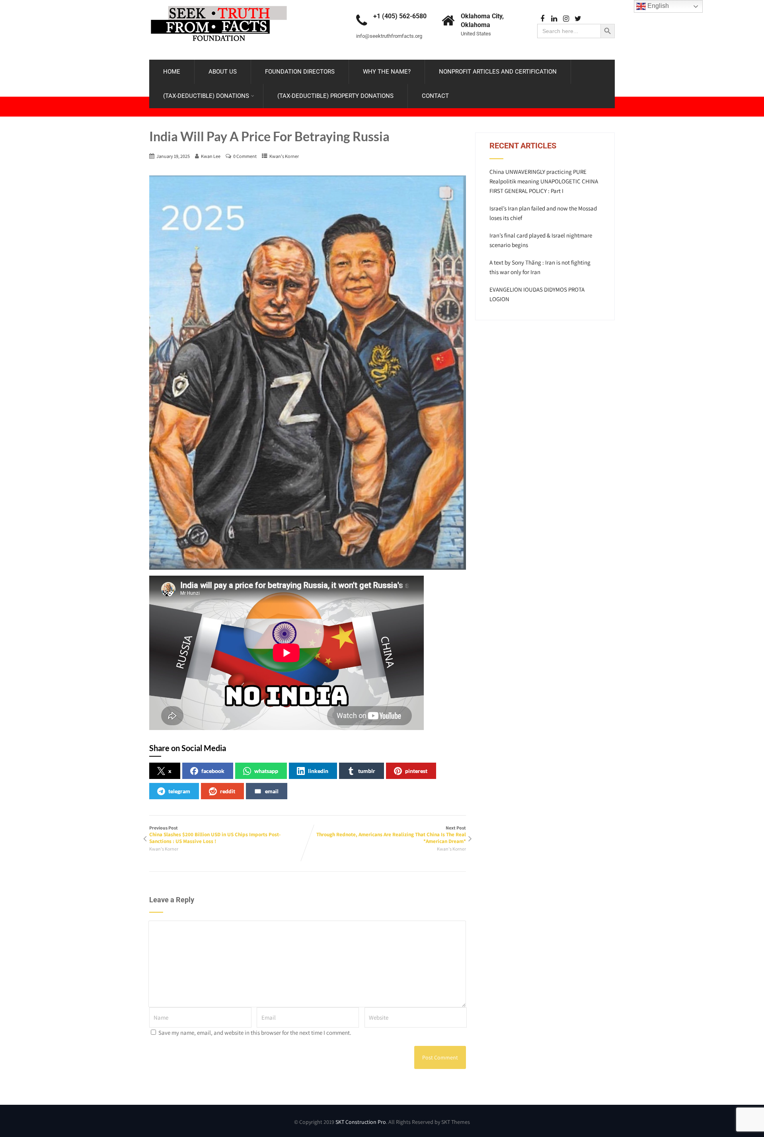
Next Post (391, 835)
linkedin (318, 770)
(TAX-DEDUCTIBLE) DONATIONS (206, 95)
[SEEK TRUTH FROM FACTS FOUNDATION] (218, 4)
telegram (179, 791)
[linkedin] (554, 19)
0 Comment (245, 156)
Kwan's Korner (284, 156)
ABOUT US (223, 71)
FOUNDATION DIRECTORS (300, 71)
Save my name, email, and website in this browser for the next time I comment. (254, 1032)
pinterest (416, 770)
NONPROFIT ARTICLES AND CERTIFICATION (498, 71)
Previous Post (215, 835)
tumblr (366, 770)
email (272, 791)
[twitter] (578, 19)
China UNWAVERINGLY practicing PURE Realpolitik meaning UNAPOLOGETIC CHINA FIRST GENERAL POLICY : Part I (543, 181)
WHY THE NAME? (387, 71)
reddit (227, 791)
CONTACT (435, 95)
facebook (212, 770)
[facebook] (542, 19)
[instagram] (566, 19)
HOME (171, 71)
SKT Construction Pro (360, 1121)
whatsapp (266, 770)
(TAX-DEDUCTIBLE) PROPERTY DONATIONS (335, 95)
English (657, 5)
